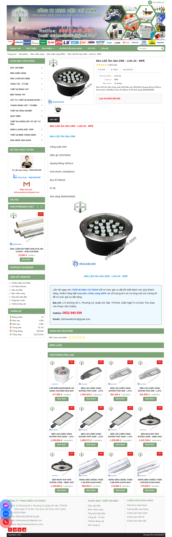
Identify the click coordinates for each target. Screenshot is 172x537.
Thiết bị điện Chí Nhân (21, 283)
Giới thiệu (31, 48)
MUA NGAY (26, 260)
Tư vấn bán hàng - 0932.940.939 (26, 170)
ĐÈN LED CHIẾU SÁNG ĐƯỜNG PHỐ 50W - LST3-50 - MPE (120, 391)
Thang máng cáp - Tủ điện (23, 105)
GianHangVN (159, 535)
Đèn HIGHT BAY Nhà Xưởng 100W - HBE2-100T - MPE (61, 482)
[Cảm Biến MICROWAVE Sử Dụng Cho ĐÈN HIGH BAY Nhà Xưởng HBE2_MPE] (61, 372)
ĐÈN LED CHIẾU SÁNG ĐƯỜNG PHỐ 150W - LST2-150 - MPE (91, 436)
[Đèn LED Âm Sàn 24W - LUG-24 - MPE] (71, 81)
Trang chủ (15, 48)
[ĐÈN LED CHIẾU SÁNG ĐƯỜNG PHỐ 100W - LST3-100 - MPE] (91, 372)
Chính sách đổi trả (135, 517)
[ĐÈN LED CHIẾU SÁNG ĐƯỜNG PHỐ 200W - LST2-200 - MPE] (61, 418)
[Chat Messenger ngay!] (6, 506)
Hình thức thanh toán (137, 505)
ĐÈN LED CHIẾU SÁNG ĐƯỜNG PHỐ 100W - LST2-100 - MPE (120, 436)
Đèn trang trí (17, 95)
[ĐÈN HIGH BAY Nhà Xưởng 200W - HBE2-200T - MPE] (149, 418)
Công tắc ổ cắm (18, 300)
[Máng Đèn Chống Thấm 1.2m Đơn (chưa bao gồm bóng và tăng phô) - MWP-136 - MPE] (149, 464)
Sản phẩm (47, 48)
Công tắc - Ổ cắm (19, 84)
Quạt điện (15, 116)
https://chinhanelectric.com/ (30, 524)
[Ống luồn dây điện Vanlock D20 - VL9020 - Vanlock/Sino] (27, 229)
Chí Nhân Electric (19, 286)
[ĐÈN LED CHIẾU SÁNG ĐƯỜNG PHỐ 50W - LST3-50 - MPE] (120, 372)
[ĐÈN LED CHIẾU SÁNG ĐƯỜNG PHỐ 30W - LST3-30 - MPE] (149, 372)
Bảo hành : (107, 83)
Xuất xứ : (108, 80)
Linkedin (129, 70)
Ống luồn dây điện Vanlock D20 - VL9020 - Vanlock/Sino (26, 250)
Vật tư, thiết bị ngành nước (25, 100)
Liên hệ (104, 48)
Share (102, 70)
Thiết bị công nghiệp (21, 111)
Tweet (115, 70)
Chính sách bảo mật (136, 521)
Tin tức (91, 48)
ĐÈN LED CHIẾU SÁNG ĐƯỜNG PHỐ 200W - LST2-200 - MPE (61, 436)
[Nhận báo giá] (26, 187)
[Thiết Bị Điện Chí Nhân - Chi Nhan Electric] (86, 45)
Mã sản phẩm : (106, 76)
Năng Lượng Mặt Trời (21, 129)
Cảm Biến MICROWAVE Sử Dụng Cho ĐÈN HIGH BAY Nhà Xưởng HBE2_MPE (61, 391)
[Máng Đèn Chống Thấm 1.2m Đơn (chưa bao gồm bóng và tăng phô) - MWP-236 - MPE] (91, 464)
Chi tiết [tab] (54, 120)
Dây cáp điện (17, 68)
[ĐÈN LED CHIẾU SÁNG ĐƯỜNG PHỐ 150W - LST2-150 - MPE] (91, 418)
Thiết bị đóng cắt (19, 89)
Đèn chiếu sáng (18, 73)
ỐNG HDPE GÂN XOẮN (20, 140)
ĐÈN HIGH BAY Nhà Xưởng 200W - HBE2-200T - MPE (150, 436)
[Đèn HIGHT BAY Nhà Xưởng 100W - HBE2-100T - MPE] (61, 464)
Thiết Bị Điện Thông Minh (23, 135)
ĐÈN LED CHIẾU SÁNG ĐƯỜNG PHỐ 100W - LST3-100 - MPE (91, 391)
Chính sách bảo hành (137, 513)
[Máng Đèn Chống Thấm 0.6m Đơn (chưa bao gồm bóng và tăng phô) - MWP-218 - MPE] (120, 464)
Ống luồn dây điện (20, 78)
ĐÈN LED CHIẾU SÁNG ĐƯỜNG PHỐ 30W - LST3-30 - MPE (150, 391)
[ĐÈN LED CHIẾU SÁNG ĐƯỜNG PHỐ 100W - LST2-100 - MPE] (120, 418)
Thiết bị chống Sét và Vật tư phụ (25, 122)
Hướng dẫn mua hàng (71, 48)
